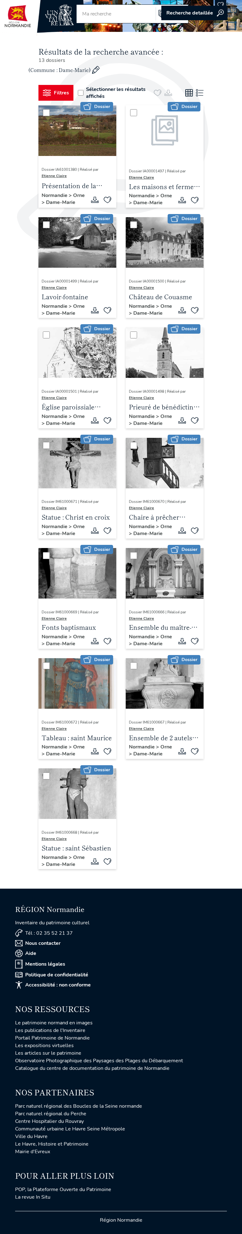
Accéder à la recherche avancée (194, 13)
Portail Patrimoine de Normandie (52, 1037)
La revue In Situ (32, 1197)
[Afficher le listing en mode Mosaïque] (189, 93)
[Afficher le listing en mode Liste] (200, 93)
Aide (30, 953)
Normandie (55, 195)
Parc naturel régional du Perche (50, 1113)
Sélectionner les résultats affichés (116, 93)
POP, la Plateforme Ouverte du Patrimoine (63, 1189)
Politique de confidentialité (56, 974)
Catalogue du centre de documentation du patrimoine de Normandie (92, 1068)
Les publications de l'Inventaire (50, 1030)
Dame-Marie (60, 202)
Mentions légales (45, 964)
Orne (79, 195)
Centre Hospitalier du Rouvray (49, 1121)
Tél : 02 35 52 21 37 (49, 933)
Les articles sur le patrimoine (48, 1053)
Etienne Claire (54, 175)
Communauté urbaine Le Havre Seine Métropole (70, 1128)
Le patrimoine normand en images (54, 1022)
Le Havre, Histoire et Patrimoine (52, 1144)
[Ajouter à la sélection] (107, 200)
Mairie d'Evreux (32, 1151)
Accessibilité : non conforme (58, 984)
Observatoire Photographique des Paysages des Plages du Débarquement (99, 1060)
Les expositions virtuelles (44, 1045)
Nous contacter (42, 943)
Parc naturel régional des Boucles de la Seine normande (78, 1106)
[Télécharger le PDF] (95, 200)
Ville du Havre (31, 1136)
